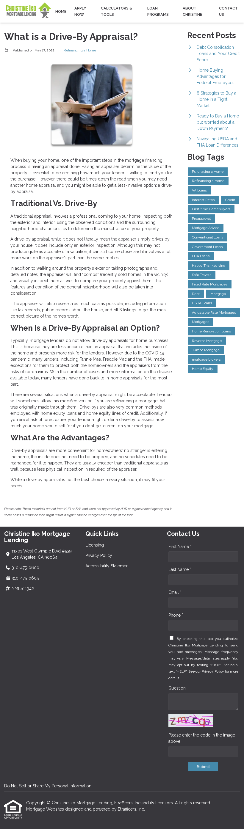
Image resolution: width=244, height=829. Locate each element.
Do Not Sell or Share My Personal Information (47, 786)
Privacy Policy (98, 555)
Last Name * (179, 569)
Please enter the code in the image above (201, 738)
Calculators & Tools (116, 11)
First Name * (180, 546)
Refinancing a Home (80, 50)
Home (60, 11)
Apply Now (80, 11)
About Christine (192, 11)
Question (177, 688)
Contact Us (228, 11)
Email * (175, 592)
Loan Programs (158, 11)
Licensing (94, 545)
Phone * (175, 615)
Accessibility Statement (107, 565)
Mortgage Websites (45, 809)
